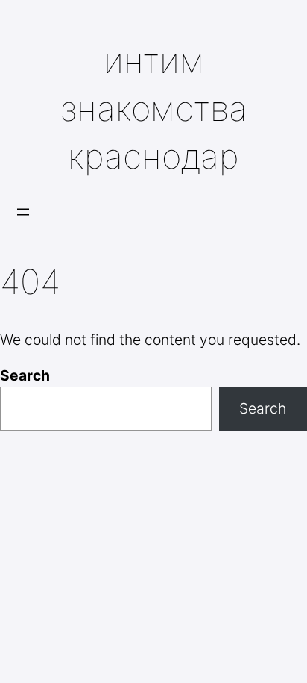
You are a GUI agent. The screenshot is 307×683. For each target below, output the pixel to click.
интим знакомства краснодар (153, 108)
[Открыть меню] (23, 212)
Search (25, 375)
